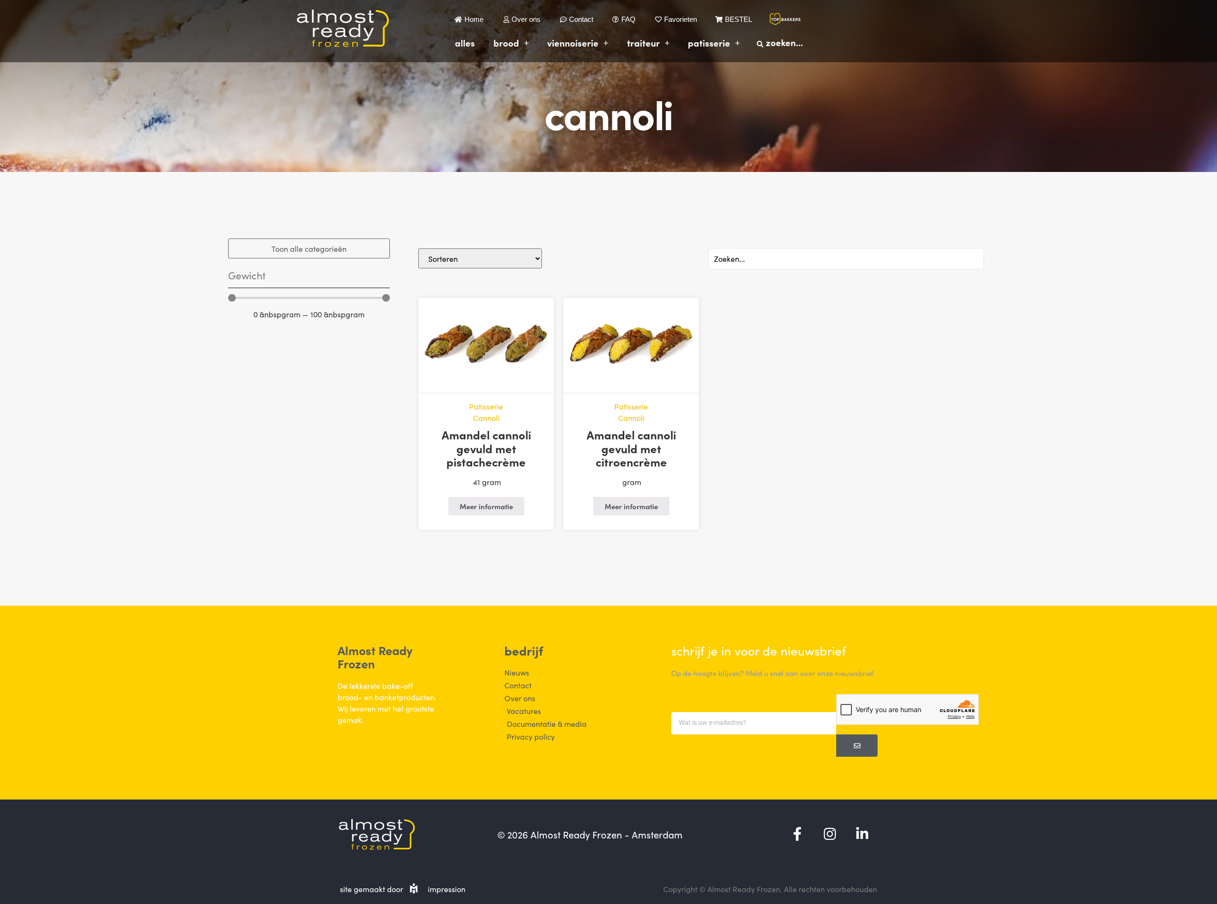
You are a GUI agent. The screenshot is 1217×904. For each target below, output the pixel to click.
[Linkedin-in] (862, 834)
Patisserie (709, 42)
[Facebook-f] (797, 834)
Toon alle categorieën (309, 248)
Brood (506, 42)
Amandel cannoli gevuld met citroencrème (631, 448)
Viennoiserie (573, 42)
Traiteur (643, 42)
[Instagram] (829, 834)
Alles (465, 42)
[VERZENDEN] (857, 745)
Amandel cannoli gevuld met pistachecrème (486, 448)
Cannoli (486, 417)
